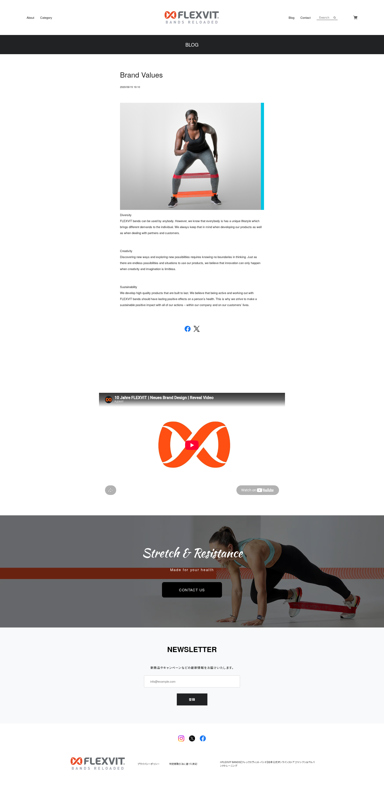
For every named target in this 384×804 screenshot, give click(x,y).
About (30, 17)
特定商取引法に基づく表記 (183, 764)
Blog (291, 17)
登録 (192, 699)
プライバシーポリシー (149, 764)
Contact (305, 17)
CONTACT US (192, 589)
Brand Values (141, 74)
